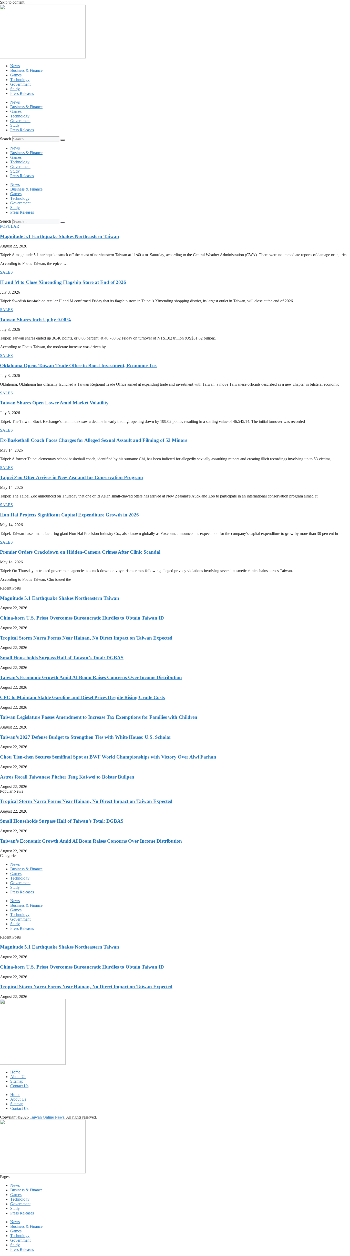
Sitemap (16, 1081)
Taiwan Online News (47, 1117)
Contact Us (19, 1086)
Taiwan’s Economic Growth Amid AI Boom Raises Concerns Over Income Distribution (91, 677)
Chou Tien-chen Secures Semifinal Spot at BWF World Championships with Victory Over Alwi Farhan (108, 757)
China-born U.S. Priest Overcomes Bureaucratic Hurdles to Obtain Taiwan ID (82, 618)
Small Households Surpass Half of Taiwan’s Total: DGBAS (61, 657)
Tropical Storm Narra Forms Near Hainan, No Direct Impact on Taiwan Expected (86, 638)
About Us (18, 1076)
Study (15, 89)
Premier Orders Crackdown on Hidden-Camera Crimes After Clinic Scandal (80, 552)
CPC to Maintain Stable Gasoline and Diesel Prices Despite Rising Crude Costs (82, 697)
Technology (19, 79)
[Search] (62, 140)
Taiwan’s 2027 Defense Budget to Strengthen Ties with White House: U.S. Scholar (85, 737)
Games (16, 75)
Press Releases (22, 93)
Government (20, 84)
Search (5, 139)
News (15, 66)
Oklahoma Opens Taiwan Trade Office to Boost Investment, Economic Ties (78, 365)
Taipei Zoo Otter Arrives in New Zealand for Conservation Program (71, 477)
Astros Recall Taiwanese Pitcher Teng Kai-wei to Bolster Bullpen (67, 777)
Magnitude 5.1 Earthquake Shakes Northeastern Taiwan (59, 236)
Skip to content (12, 2)
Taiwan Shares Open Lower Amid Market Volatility (54, 402)
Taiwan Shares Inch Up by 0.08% (35, 319)
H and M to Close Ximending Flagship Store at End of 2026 (63, 282)
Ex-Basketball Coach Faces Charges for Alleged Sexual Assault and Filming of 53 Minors (93, 440)
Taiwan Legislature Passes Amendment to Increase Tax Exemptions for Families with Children (98, 717)
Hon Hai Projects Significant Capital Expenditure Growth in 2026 (69, 514)
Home (15, 1072)
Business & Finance (26, 70)
